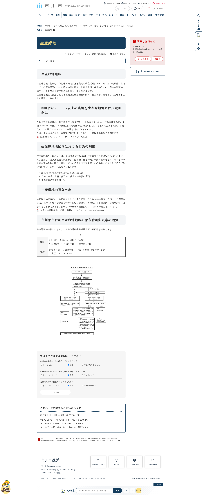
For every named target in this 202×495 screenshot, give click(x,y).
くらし (41, 15)
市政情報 (159, 15)
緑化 (122, 26)
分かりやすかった (50, 375)
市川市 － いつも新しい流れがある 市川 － (62, 26)
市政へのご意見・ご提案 (98, 478)
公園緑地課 (58, 415)
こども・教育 (53, 15)
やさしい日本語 (130, 3)
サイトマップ (45, 478)
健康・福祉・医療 (71, 15)
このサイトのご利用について (61, 478)
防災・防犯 (88, 15)
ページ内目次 (48, 61)
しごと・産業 (146, 15)
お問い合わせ (153, 464)
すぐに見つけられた (51, 386)
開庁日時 (116, 464)
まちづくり (114, 26)
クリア (138, 490)
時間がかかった (90, 386)
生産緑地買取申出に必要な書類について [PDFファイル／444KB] (72, 210)
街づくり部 (45, 415)
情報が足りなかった (92, 365)
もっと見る (142, 59)
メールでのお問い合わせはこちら (56, 427)
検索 (117, 490)
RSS (156, 59)
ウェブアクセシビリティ (81, 478)
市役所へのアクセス (98, 464)
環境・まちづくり (128, 15)
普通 (71, 365)
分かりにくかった (91, 375)
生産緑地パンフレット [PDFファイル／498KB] (63, 137)
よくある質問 (134, 464)
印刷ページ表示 (119, 54)
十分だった (47, 365)
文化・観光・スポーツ (106, 15)
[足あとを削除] (54, 30)
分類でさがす (87, 26)
